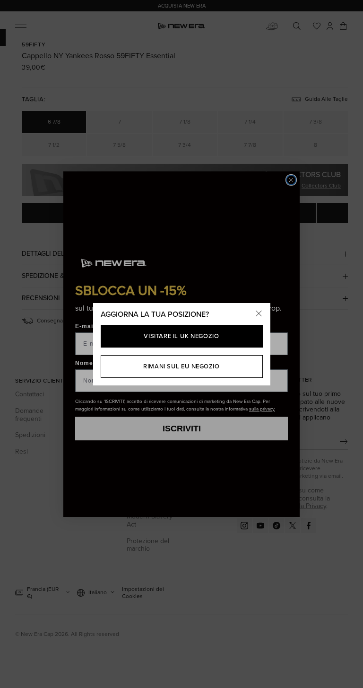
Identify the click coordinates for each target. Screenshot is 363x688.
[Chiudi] (259, 314)
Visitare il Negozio (181, 335)
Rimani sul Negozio (181, 366)
